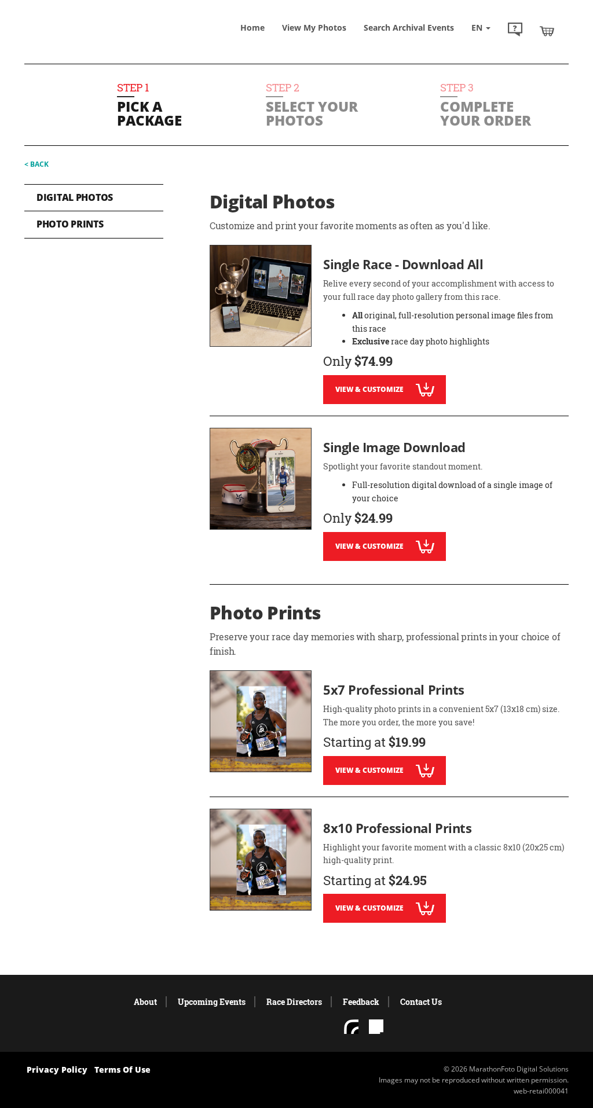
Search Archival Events (409, 27)
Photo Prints (70, 224)
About (145, 1001)
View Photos (314, 27)
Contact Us (421, 1001)
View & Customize (369, 389)
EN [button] (478, 27)
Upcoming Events (212, 1001)
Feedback (361, 1001)
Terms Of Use (122, 1069)
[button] (515, 30)
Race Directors (294, 1001)
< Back (36, 164)
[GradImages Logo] (96, 38)
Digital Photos (74, 197)
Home (252, 27)
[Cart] (547, 30)
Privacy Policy (57, 1069)
